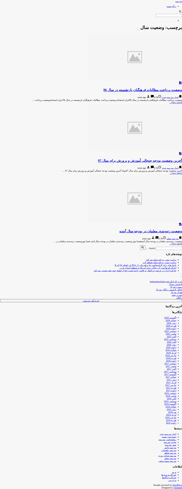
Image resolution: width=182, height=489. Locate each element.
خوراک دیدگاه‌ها (169, 477)
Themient (177, 487)
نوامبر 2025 (171, 334)
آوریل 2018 (171, 353)
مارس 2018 (170, 355)
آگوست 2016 (170, 404)
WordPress (177, 485)
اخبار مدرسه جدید (170, 97)
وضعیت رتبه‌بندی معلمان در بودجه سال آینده (150, 231)
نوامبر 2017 (171, 366)
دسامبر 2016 (170, 393)
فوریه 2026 (171, 326)
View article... (175, 102)
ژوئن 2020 (171, 344)
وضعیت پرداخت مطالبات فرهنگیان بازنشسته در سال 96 (142, 90)
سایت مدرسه (170, 442)
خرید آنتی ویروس (91, 300)
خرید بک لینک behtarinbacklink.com (166, 281)
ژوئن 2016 (171, 409)
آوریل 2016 (171, 415)
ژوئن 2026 (171, 323)
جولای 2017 (171, 377)
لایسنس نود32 (175, 284)
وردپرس (172, 480)
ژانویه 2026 (171, 328)
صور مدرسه (170, 445)
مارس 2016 (170, 417)
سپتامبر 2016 (170, 401)
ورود (174, 472)
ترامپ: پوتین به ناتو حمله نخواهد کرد (159, 262)
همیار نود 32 (176, 292)
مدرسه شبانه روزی (167, 455)
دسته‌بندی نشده (169, 437)
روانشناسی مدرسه (167, 439)
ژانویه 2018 (171, 361)
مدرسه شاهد (170, 453)
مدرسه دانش (170, 447)
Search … (150, 248)
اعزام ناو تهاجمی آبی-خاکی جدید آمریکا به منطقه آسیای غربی (147, 268)
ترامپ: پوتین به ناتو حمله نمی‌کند (161, 260)
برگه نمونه (171, 6)
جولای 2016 (171, 407)
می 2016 (172, 412)
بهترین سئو (177, 295)
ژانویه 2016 (171, 423)
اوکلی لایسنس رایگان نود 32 (169, 290)
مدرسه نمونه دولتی (167, 461)
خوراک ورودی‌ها (168, 475)
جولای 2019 (171, 350)
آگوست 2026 (170, 317)
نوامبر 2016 (171, 396)
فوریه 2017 (171, 388)
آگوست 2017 (170, 374)
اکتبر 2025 (171, 336)
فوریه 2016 (171, 420)
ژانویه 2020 (171, 347)
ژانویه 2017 (171, 390)
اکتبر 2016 (171, 398)
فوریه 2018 (171, 358)
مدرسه (178, 1)
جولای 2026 (171, 320)
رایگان (179, 298)
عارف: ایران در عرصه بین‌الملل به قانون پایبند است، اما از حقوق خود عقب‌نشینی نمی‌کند (135, 270)
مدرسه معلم (173, 238)
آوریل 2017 (171, 382)
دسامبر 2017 (170, 363)
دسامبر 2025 (170, 331)
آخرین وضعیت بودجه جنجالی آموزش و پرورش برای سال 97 (140, 160)
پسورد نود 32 (176, 287)
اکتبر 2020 (171, 342)
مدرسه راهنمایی (168, 450)
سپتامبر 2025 (170, 339)
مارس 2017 (170, 385)
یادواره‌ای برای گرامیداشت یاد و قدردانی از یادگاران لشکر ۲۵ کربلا (145, 265)
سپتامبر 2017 (170, 371)
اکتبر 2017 (171, 369)
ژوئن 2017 (171, 380)
